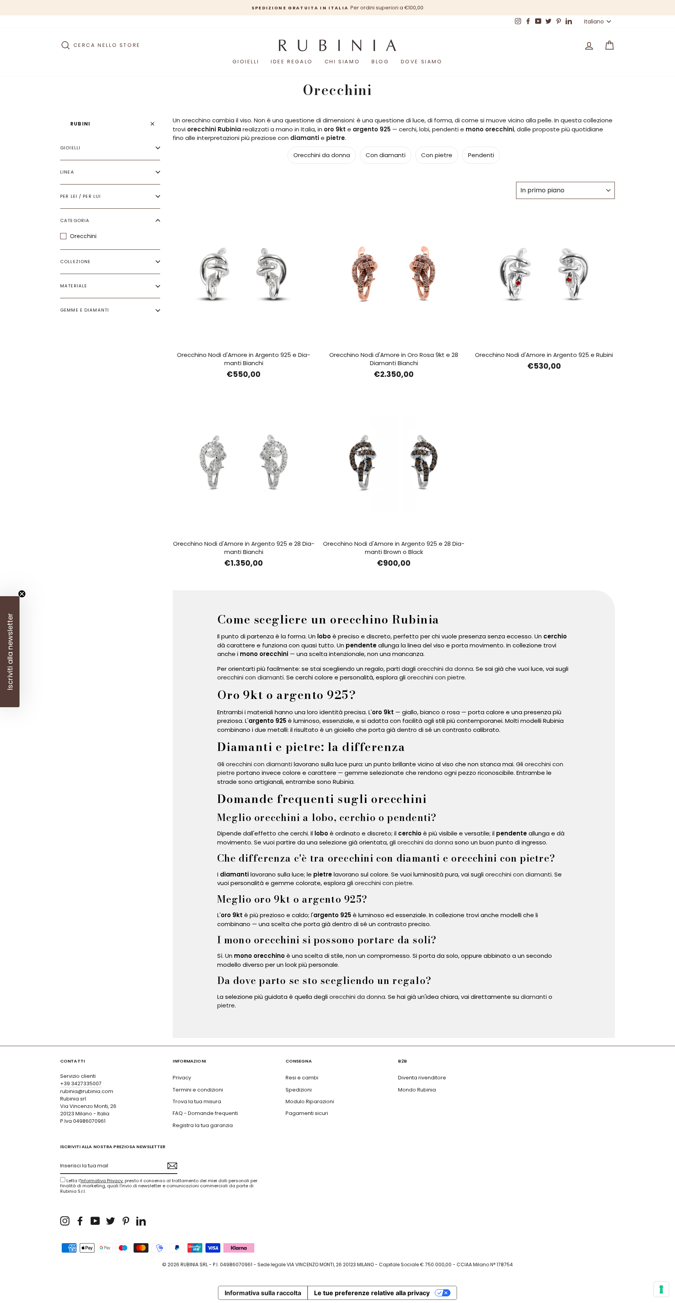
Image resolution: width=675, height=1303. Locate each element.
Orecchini (83, 236)
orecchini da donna (445, 669)
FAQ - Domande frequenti (205, 1113)
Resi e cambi (302, 1077)
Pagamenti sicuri (307, 1113)
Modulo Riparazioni (310, 1101)
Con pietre (436, 155)
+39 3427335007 (81, 1083)
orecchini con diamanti (250, 677)
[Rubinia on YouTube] (95, 1221)
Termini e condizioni (198, 1089)
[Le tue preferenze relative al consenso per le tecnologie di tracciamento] (661, 1289)
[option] (337, 7)
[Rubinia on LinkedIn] (141, 1221)
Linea (67, 172)
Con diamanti (385, 155)
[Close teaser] (22, 594)
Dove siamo (422, 61)
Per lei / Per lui (80, 196)
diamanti (534, 997)
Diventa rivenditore (422, 1077)
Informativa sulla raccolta (263, 1293)
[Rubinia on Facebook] (80, 1221)
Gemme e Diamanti (84, 310)
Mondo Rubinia (417, 1089)
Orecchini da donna (321, 155)
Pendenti (481, 155)
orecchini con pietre (436, 677)
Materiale (73, 286)
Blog (380, 61)
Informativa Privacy (101, 1181)
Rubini (80, 123)
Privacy (182, 1077)
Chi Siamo (342, 61)
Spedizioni (299, 1089)
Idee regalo (292, 61)
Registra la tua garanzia (203, 1125)
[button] (10, 651)
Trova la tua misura (197, 1101)
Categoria (74, 220)
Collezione (75, 261)
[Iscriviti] (172, 1165)
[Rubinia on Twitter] (110, 1221)
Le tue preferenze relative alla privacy (372, 1293)
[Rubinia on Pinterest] (125, 1221)
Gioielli (245, 61)
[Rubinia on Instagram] (65, 1221)
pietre (226, 1005)
